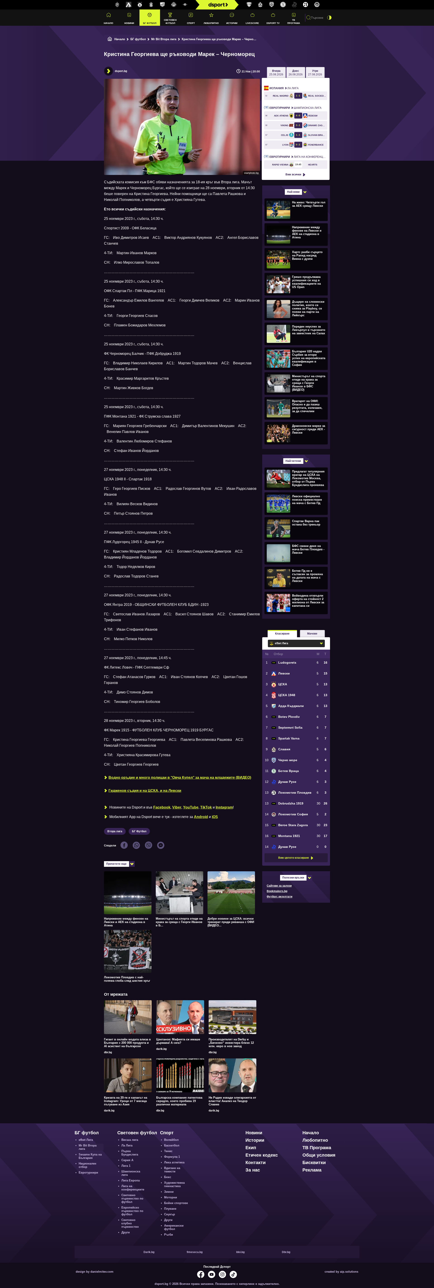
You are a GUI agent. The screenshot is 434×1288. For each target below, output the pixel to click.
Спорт (191, 23)
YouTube (190, 807)
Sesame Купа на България (90, 1156)
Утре (315, 72)
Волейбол (171, 1140)
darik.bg (161, 1049)
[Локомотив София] (317, 5)
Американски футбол (174, 1227)
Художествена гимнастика (174, 1184)
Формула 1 (172, 1156)
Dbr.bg (286, 1252)
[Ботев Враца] (283, 5)
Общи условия (318, 1155)
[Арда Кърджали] (162, 5)
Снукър (169, 1214)
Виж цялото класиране (293, 857)
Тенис (168, 1151)
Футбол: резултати (279, 896)
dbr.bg (108, 1052)
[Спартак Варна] (249, 5)
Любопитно (211, 23)
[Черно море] (271, 5)
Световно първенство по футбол (132, 1198)
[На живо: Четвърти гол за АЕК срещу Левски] (295, 209)
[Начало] (110, 39)
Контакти (255, 1162)
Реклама (311, 1169)
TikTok (206, 807)
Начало (108, 23)
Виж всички (293, 174)
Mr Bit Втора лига (163, 39)
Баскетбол (171, 1145)
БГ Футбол (139, 831)
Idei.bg (240, 1252)
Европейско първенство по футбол (132, 1211)
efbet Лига (86, 1140)
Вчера (276, 72)
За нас (252, 1169)
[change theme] (329, 17)
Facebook (161, 807)
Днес (296, 72)
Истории (231, 23)
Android (201, 817)
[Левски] (128, 5)
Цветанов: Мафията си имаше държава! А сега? (178, 1041)
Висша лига (129, 1140)
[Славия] (260, 5)
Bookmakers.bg (277, 891)
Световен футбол (170, 21)
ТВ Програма (293, 21)
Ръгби (168, 1234)
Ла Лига (284, 88)
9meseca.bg (195, 1252)
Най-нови (293, 191)
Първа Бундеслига (129, 1152)
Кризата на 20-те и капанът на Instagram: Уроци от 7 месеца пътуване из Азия (125, 1101)
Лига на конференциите (298, 156)
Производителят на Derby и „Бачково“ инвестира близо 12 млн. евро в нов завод (231, 1043)
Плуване (170, 1208)
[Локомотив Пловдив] (305, 5)
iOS (215, 817)
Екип (250, 1147)
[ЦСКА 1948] (151, 5)
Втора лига (114, 831)
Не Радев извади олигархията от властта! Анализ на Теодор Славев (232, 1101)
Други (125, 1232)
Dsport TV (273, 23)
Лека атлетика (174, 1162)
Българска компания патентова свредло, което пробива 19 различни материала (179, 1101)
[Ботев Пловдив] (173, 5)
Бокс (167, 1177)
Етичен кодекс (261, 1155)
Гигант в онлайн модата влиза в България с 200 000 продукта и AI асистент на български (127, 1043)
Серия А (127, 1160)
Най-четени (293, 461)
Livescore (252, 23)
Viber (176, 807)
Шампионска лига (295, 107)
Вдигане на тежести (172, 1169)
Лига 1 (125, 1165)
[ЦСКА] (140, 5)
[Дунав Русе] (294, 5)
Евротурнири (88, 1172)
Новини (129, 23)
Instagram (224, 807)
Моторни (170, 1197)
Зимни (169, 1191)
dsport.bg (121, 71)
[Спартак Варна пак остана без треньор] (295, 528)
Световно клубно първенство (130, 1223)
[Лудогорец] (117, 5)
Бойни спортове (176, 1203)
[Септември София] (185, 5)
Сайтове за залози (279, 885)
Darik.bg (149, 1252)
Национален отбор (87, 1165)
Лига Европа (130, 1180)
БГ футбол (149, 23)
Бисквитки (314, 1162)
